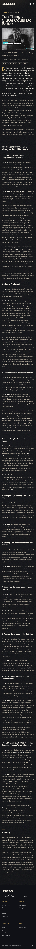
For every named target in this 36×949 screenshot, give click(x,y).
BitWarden (16, 249)
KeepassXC (9, 240)
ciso (20, 63)
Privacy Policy (22, 927)
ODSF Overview (6, 905)
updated (21, 191)
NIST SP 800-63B (18, 220)
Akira (3, 418)
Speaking (4, 930)
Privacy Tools (22, 908)
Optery (4, 808)
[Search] (33, 4)
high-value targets (18, 753)
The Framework (6, 908)
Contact (4, 933)
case (32, 83)
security (13, 63)
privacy (5, 63)
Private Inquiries (6, 935)
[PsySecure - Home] (8, 4)
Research (5, 12)
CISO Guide (5, 919)
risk (25, 63)
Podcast (4, 913)
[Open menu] (30, 4)
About (3, 927)
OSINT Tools (22, 905)
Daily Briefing (5, 916)
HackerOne (10, 125)
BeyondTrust (9, 490)
